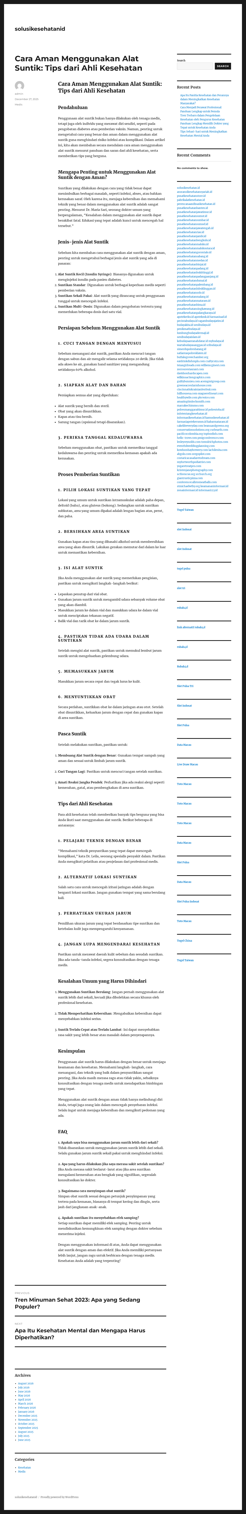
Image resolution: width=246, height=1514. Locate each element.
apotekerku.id (185, 317)
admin (19, 93)
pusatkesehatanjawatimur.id (194, 212)
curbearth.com (219, 429)
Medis (18, 104)
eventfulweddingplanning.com (196, 446)
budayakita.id (185, 325)
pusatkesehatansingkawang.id (195, 308)
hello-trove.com (187, 438)
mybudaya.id (216, 341)
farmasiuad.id (218, 317)
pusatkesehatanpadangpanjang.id (197, 276)
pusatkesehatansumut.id (192, 216)
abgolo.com (184, 454)
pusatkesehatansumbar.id (193, 220)
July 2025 (23, 1436)
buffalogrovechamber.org (192, 357)
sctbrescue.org (186, 474)
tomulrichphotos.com (214, 442)
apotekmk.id (201, 317)
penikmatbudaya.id (188, 329)
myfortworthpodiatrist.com (194, 462)
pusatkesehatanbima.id (191, 304)
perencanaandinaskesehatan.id (196, 204)
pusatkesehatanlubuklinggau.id (196, 288)
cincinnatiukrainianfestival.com (196, 389)
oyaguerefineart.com (210, 393)
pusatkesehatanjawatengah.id (195, 228)
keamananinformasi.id (214, 486)
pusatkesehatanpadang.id (192, 268)
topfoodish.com (213, 433)
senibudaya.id (202, 325)
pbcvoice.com (206, 397)
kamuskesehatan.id (217, 417)
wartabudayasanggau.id (191, 345)
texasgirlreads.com (188, 365)
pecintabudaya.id (187, 321)
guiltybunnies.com (188, 381)
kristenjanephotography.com (195, 470)
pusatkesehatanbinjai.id (191, 264)
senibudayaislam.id (188, 337)
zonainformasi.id (187, 490)
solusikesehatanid (40, 29)
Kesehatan (24, 1467)
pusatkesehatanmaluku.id (193, 244)
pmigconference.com (211, 438)
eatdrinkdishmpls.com (191, 361)
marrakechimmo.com (190, 405)
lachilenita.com (218, 450)
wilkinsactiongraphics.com (193, 377)
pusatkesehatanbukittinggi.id (195, 272)
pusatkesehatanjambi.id (191, 236)
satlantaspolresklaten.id (191, 353)
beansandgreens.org (216, 425)
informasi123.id (208, 490)
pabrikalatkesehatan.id (191, 200)
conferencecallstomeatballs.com (197, 482)
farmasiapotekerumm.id (192, 421)
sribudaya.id (213, 345)
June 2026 (24, 1391)
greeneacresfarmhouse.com (194, 385)
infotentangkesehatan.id (192, 413)
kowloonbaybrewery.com (192, 450)
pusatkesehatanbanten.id (192, 208)
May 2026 (24, 1395)
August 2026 (26, 1383)
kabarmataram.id (217, 421)
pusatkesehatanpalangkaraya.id (196, 313)
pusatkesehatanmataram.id (193, 300)
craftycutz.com (214, 361)
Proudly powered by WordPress (60, 1497)
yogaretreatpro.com (189, 466)
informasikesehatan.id (191, 417)
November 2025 (27, 1419)
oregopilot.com (201, 454)
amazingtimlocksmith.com (193, 401)
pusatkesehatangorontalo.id (194, 252)
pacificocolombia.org (190, 433)
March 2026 (25, 1403)
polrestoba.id (216, 409)
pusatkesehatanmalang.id (193, 296)
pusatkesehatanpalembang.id (195, 284)
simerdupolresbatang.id (191, 349)
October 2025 (26, 1423)
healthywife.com (187, 397)
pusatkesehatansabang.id (192, 256)
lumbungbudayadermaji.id (193, 333)
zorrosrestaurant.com (190, 369)
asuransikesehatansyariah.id (194, 192)
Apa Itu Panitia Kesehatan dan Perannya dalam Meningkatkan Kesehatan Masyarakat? (204, 99)
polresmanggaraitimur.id (192, 409)
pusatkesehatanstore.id (191, 196)
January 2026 (26, 1411)
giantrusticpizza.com (190, 478)
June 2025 (24, 1440)
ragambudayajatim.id (211, 321)
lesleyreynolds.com (189, 442)
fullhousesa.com (187, 393)
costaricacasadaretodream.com (196, 458)
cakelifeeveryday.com (190, 425)
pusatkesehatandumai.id (192, 280)
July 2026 (24, 1387)
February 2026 (27, 1407)
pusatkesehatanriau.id (190, 232)
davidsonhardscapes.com (192, 373)
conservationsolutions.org (193, 429)
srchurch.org (204, 474)
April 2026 (24, 1399)
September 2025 (28, 1428)
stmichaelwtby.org (188, 486)
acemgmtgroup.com (212, 381)
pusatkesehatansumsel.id (192, 224)
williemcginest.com (213, 365)
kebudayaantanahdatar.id (192, 341)
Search (181, 60)
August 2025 (25, 1432)
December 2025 (27, 1415)
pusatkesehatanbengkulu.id (194, 240)
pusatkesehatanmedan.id (192, 260)
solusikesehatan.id (188, 188)
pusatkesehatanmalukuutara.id (196, 248)
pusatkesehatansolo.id (190, 292)
